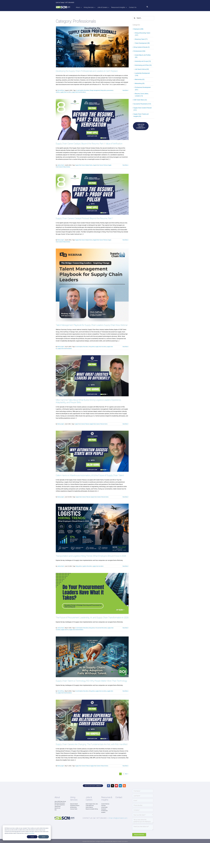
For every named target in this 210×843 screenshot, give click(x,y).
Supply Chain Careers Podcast (100, 165)
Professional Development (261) (143, 88)
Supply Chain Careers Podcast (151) (143, 109)
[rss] (124, 785)
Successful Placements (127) (142, 104)
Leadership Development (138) (142, 74)
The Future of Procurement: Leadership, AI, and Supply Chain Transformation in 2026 (92, 617)
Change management (95, 90)
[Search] (147, 7)
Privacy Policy (31, 833)
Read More (125, 90)
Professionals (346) (139, 51)
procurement (110, 90)
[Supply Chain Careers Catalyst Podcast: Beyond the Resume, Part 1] (92, 194)
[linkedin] (120, 785)
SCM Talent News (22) (140, 100)
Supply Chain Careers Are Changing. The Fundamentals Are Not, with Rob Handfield (91, 744)
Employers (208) (138, 29)
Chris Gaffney (60, 90)
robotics (58, 92)
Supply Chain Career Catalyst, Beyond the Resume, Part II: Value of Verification (89, 143)
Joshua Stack (60, 165)
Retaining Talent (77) (141, 39)
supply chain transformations (79, 92)
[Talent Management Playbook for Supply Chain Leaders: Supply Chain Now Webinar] (92, 285)
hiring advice (103, 90)
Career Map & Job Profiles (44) (143, 56)
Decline (43, 836)
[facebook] (108, 785)
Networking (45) (140, 83)
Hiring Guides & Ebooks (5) (142, 47)
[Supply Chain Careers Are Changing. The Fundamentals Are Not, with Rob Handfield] (92, 720)
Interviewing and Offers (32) (143, 65)
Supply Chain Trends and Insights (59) (141, 115)
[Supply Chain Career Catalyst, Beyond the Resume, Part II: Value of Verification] (92, 119)
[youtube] (116, 785)
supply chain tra (65, 629)
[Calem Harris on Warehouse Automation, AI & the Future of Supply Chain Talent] (92, 451)
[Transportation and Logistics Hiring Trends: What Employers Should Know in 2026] (92, 528)
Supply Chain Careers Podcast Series (98, 424)
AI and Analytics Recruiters (82, 90)
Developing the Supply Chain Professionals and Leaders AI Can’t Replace (87, 71)
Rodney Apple (60, 240)
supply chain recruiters (65, 92)
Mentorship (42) (140, 79)
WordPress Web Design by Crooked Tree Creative (116, 841)
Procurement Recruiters (101, 627)
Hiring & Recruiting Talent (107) (142, 34)
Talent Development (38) (142, 43)
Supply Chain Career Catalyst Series (83, 165)
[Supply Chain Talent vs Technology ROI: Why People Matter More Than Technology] (92, 656)
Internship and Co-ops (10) (143, 61)
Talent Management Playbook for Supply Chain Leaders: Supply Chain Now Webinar (92, 325)
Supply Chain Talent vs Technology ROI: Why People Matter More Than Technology (91, 681)
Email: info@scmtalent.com (118, 818)
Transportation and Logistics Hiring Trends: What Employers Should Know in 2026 (91, 556)
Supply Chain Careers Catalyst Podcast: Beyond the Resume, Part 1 (84, 218)
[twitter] (112, 785)
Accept (32, 836)
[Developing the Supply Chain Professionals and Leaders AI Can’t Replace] (92, 46)
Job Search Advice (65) (142, 69)
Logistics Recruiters (87, 566)
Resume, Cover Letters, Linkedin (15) (141, 95)
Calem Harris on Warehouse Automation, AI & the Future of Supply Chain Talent (90, 475)
